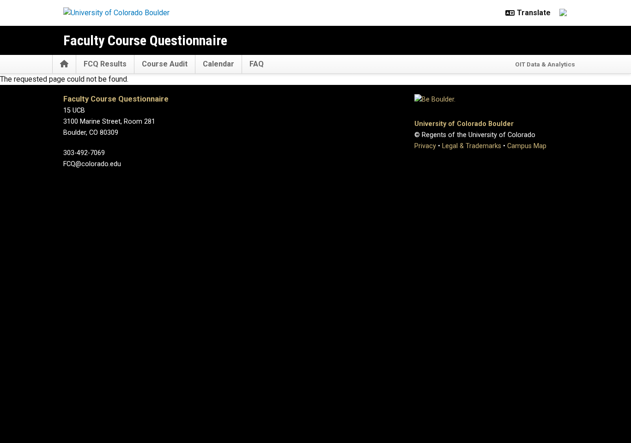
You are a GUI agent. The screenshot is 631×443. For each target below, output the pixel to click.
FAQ (256, 64)
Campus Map (526, 146)
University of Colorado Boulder (464, 124)
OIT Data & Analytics (545, 64)
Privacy (425, 146)
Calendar (218, 64)
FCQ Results (105, 64)
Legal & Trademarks (471, 146)
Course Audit (165, 64)
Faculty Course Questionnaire (145, 40)
